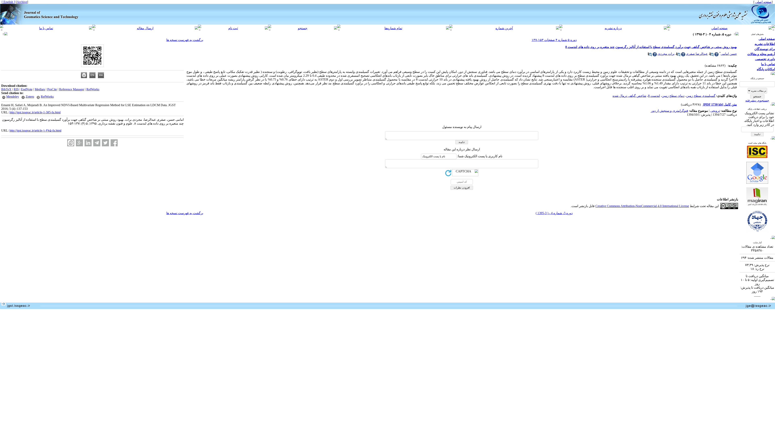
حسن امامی (729, 54)
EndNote (26, 89)
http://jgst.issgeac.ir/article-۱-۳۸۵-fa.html (35, 130)
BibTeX (6, 89)
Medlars (40, 89)
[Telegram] (96, 142)
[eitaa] (70, 142)
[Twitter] (105, 142)
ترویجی (715, 110)
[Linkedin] (88, 142)
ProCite (52, 89)
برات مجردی (666, 54)
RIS (16, 89)
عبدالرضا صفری (697, 54)
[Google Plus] (79, 142)
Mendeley (12, 96)
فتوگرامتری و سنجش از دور (669, 110)
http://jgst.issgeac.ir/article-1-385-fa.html (35, 112)
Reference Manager (71, 89)
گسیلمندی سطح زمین (700, 95)
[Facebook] (114, 142)
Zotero (30, 96)
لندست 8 (654, 95)
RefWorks (92, 89)
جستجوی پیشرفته (757, 100)
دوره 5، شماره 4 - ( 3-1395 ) (554, 213)
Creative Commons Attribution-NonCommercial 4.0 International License (642, 206)
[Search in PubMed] (712, 55)
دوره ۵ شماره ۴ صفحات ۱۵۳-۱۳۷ (554, 40)
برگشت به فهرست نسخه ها (184, 40)
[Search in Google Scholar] (716, 55)
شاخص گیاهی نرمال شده (629, 95)
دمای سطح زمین (673, 95)
